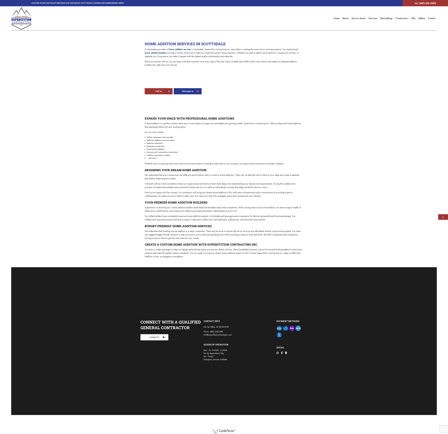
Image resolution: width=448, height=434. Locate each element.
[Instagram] (277, 353)
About (345, 18)
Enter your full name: (402, 197)
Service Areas (358, 18)
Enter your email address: (403, 214)
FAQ (413, 18)
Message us (187, 91)
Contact (432, 18)
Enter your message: (402, 222)
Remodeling (386, 18)
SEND (424, 238)
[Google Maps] (286, 353)
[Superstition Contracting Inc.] (21, 18)
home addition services (180, 49)
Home (337, 18)
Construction (401, 18)
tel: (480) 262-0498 (425, 3)
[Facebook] (282, 353)
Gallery (421, 18)
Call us (158, 91)
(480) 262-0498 (216, 331)
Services (373, 18)
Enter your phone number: (404, 206)
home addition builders (156, 52)
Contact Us (154, 337)
